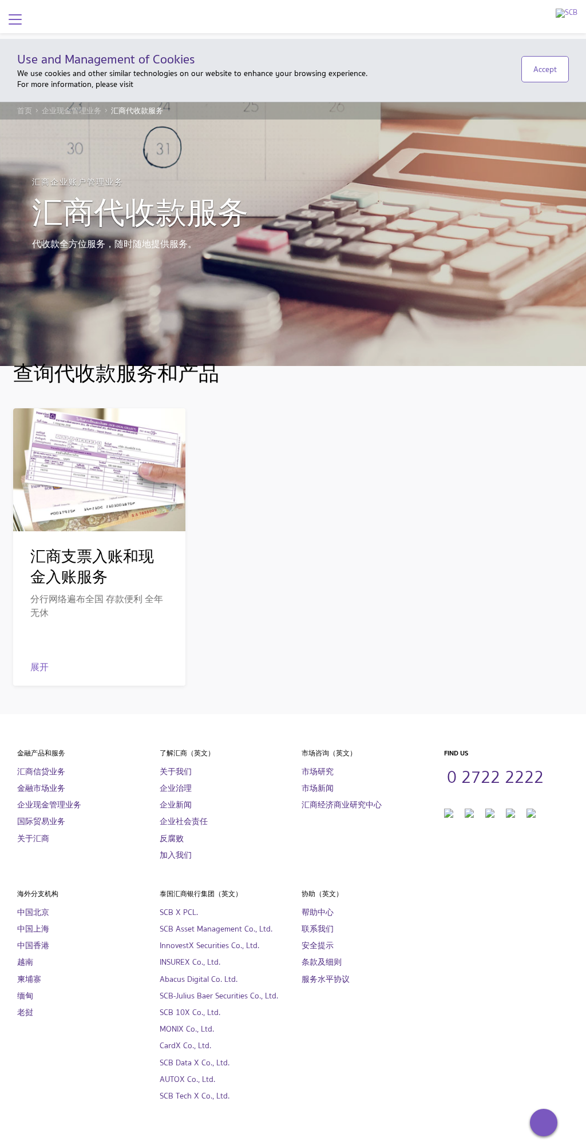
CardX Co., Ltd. (185, 1046)
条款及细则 (322, 962)
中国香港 (33, 946)
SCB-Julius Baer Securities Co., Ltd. (219, 996)
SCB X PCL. (179, 912)
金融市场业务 (41, 788)
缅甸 (25, 996)
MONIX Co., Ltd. (187, 1029)
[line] (531, 812)
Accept (545, 69)
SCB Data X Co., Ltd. (194, 1063)
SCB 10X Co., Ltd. (190, 1012)
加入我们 (176, 855)
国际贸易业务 (41, 821)
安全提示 (318, 946)
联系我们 (318, 929)
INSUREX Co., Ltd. (190, 962)
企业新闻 (176, 805)
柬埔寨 (29, 979)
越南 (25, 962)
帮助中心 (318, 912)
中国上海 (33, 929)
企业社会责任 (184, 821)
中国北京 (33, 912)
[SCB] (566, 13)
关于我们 (176, 772)
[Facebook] (448, 812)
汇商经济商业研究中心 (342, 805)
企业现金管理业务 (71, 111)
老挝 (25, 1012)
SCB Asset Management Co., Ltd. (216, 929)
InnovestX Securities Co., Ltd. (209, 946)
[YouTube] (489, 812)
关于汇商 (33, 839)
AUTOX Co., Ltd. (187, 1079)
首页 (24, 111)
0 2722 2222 (495, 775)
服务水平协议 (326, 979)
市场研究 (318, 772)
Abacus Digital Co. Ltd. (198, 979)
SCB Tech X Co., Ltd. (194, 1096)
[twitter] (469, 812)
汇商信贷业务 (41, 772)
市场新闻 (318, 788)
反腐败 (172, 839)
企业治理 (176, 788)
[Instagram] (510, 812)
